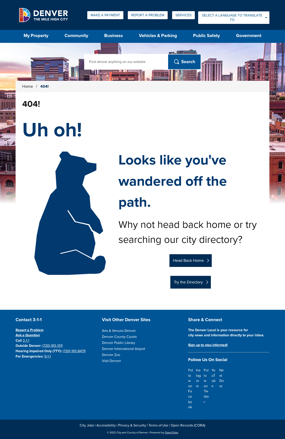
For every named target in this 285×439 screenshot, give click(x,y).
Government (248, 35)
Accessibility (106, 425)
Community (76, 35)
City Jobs (87, 425)
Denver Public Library (118, 343)
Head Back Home (188, 260)
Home (27, 86)
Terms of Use (158, 425)
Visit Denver (111, 361)
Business (113, 35)
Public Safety (206, 35)
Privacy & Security (132, 425)
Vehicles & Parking (158, 35)
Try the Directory (188, 282)
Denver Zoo (111, 355)
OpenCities (171, 432)
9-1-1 (47, 356)
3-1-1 (26, 341)
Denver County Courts (119, 337)
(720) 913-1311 (52, 346)
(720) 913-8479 (74, 351)
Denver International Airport (123, 349)
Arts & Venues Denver (119, 331)
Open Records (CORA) (188, 425)
